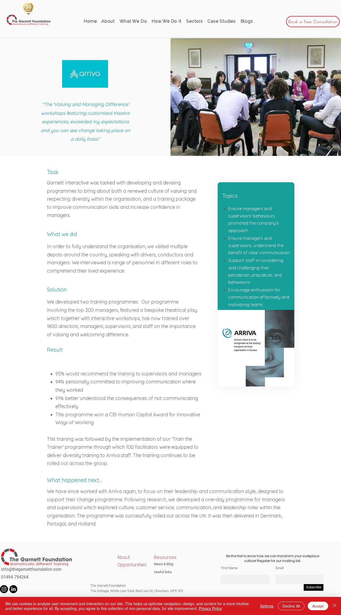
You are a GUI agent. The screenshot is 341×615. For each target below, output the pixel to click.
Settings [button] (267, 606)
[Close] (334, 606)
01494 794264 (15, 577)
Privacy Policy (210, 608)
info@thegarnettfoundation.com (31, 569)
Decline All (291, 606)
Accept (318, 606)
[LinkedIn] (13, 589)
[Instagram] (4, 589)
